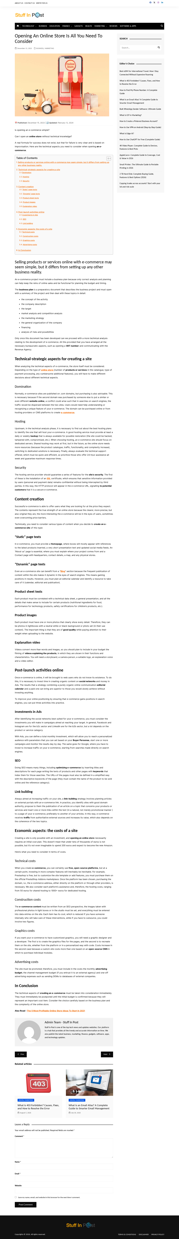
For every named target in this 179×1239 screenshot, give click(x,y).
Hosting (26, 177)
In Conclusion (24, 250)
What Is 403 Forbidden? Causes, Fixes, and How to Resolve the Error (140, 82)
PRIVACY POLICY (157, 1235)
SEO (24, 219)
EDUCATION (55, 26)
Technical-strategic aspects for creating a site (39, 169)
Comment (19, 1136)
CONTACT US (30, 3)
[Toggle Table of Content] (107, 158)
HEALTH (88, 26)
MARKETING (99, 26)
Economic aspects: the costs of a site (35, 229)
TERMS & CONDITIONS (127, 1235)
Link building (28, 223)
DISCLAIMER (144, 1235)
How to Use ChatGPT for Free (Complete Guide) (140, 140)
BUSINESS (43, 26)
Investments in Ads (30, 215)
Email (18, 1174)
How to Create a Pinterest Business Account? (139, 121)
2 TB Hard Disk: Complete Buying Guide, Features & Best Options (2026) (137, 176)
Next (105, 1054)
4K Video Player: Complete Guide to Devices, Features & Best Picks (139, 147)
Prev (22, 1054)
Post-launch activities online (31, 212)
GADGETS (78, 26)
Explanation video (30, 206)
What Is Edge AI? (127, 134)
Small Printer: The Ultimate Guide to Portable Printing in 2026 (139, 166)
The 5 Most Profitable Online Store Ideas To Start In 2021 (56, 1010)
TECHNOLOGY (28, 26)
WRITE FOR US (41, 3)
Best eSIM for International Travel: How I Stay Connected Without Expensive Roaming (139, 73)
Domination (26, 172)
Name (18, 1162)
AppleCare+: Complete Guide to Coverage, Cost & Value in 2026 (140, 157)
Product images (29, 202)
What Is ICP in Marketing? (131, 115)
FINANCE (66, 26)
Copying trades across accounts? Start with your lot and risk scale (140, 185)
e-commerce (67, 412)
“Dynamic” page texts (31, 194)
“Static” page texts (29, 189)
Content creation (26, 186)
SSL (49, 478)
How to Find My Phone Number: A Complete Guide (138, 92)
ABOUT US (19, 3)
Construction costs (30, 236)
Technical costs (28, 232)
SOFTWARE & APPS (128, 26)
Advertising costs (30, 244)
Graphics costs (29, 240)
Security (26, 181)
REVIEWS (113, 26)
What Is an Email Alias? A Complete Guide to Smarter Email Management (139, 101)
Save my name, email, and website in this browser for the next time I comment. (49, 1198)
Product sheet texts (31, 198)
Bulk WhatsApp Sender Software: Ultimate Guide (140, 109)
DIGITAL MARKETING (26, 1100)
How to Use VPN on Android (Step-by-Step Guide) (140, 127)
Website (18, 1186)
